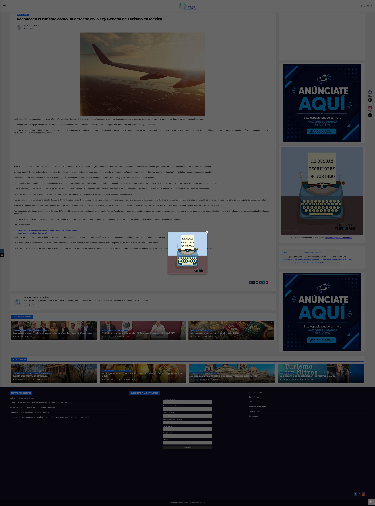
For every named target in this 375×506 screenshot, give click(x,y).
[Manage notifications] (370, 501)
